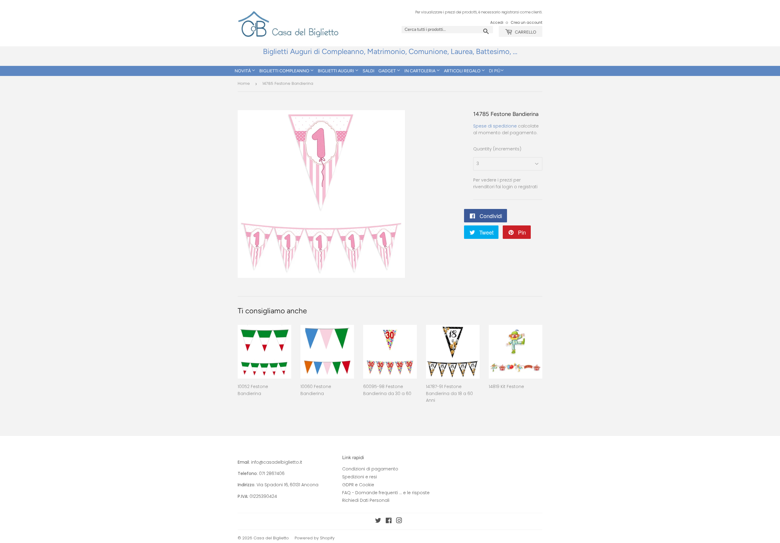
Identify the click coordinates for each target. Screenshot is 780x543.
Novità (243, 71)
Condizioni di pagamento (370, 469)
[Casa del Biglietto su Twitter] (378, 521)
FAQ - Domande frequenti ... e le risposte (386, 493)
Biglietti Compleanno (284, 71)
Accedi (496, 22)
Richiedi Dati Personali (365, 500)
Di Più (494, 71)
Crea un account (526, 22)
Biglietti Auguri (336, 71)
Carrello (525, 32)
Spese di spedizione (495, 126)
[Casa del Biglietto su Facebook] (388, 521)
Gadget (387, 71)
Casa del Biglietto (271, 538)
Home (244, 83)
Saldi (368, 71)
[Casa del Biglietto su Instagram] (399, 521)
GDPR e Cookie (358, 485)
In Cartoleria (420, 71)
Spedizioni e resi (359, 477)
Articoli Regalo (462, 71)
